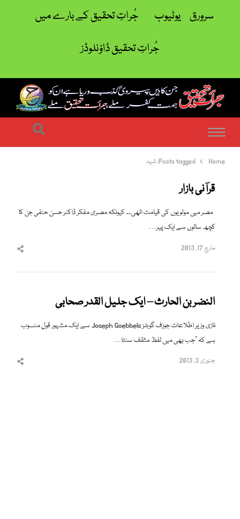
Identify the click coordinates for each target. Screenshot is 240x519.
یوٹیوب (167, 16)
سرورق (202, 16)
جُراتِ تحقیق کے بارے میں (86, 16)
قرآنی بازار (197, 189)
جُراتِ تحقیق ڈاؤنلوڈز (120, 49)
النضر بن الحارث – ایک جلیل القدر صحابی (135, 303)
